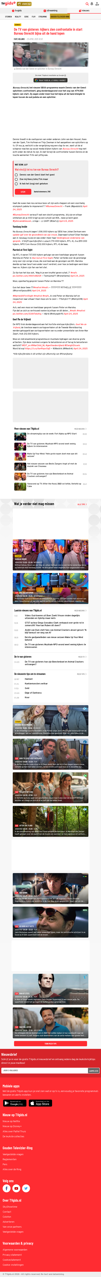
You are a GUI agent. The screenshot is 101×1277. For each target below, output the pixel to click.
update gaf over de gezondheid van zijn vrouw (35, 235)
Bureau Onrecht (70, 149)
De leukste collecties (13, 1136)
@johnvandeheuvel (22, 221)
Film (33, 16)
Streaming (43, 16)
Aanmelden (93, 1071)
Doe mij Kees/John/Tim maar (34, 179)
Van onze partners (12, 1227)
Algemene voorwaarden (15, 1249)
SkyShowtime (10, 1207)
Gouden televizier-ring (60, 16)
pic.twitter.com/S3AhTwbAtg (27, 314)
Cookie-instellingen (13, 1265)
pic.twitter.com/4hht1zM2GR (27, 276)
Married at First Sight (42, 258)
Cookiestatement (12, 1260)
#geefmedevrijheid (55, 345)
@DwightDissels (72, 345)
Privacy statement (12, 1255)
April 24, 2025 (66, 221)
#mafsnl (37, 287)
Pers (5, 1164)
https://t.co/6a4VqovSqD (37, 348)
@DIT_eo (26, 345)
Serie (26, 16)
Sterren (8, 16)
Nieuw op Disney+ (12, 1126)
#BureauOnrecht (54, 206)
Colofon (7, 1217)
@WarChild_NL (38, 345)
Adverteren (8, 1222)
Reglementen (10, 1159)
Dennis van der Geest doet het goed (37, 175)
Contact (7, 1212)
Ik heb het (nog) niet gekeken (34, 184)
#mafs (74, 273)
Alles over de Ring (12, 1169)
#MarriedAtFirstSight (23, 296)
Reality (18, 16)
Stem (23, 191)
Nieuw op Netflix (11, 1121)
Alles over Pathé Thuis (14, 1131)
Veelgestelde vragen (13, 1154)
